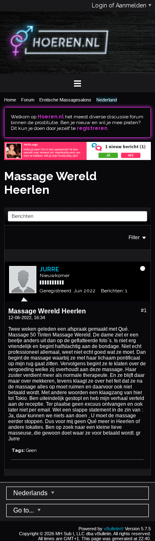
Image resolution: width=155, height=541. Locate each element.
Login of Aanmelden (119, 5)
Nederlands (31, 492)
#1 (144, 310)
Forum (27, 99)
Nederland (106, 99)
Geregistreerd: (56, 291)
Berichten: (112, 291)
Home (10, 99)
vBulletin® (114, 528)
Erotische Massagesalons (65, 99)
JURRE (49, 269)
